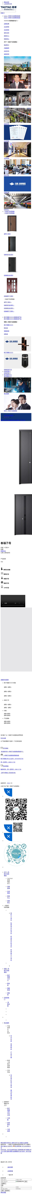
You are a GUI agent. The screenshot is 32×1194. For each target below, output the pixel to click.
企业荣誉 (6, 26)
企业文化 (6, 51)
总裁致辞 (6, 48)
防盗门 (3, 13)
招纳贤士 (6, 39)
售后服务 (6, 1023)
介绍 (8, 1115)
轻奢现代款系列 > (9, 305)
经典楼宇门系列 (8, 296)
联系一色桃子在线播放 (7, 420)
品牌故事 (6, 23)
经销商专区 (8, 1124)
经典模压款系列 (8, 275)
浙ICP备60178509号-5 (7, 1146)
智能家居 (6, 331)
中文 (21, 420)
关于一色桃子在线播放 (6, 873)
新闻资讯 (17, 420)
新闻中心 (6, 36)
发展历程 (6, 54)
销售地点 (3, 551)
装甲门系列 (7, 234)
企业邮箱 (25, 1142)
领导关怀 (6, 33)
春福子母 (6, 417)
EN (24, 420)
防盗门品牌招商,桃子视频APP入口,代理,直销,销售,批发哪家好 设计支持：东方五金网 (16, 1151)
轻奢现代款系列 (8, 254)
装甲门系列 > (8, 302)
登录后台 (8, 1142)
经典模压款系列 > (9, 308)
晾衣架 (6, 328)
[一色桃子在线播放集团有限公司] (9, 9)
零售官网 (8, 1004)
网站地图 (3, 1142)
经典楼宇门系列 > (9, 311)
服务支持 (14, 1142)
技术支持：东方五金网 (7, 1149)
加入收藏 (20, 1142)
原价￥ (7, 547)
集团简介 (6, 45)
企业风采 (6, 30)
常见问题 (3, 738)
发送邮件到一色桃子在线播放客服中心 (12, 751)
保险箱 (6, 334)
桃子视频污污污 (8, 325)
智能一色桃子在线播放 (6, 970)
